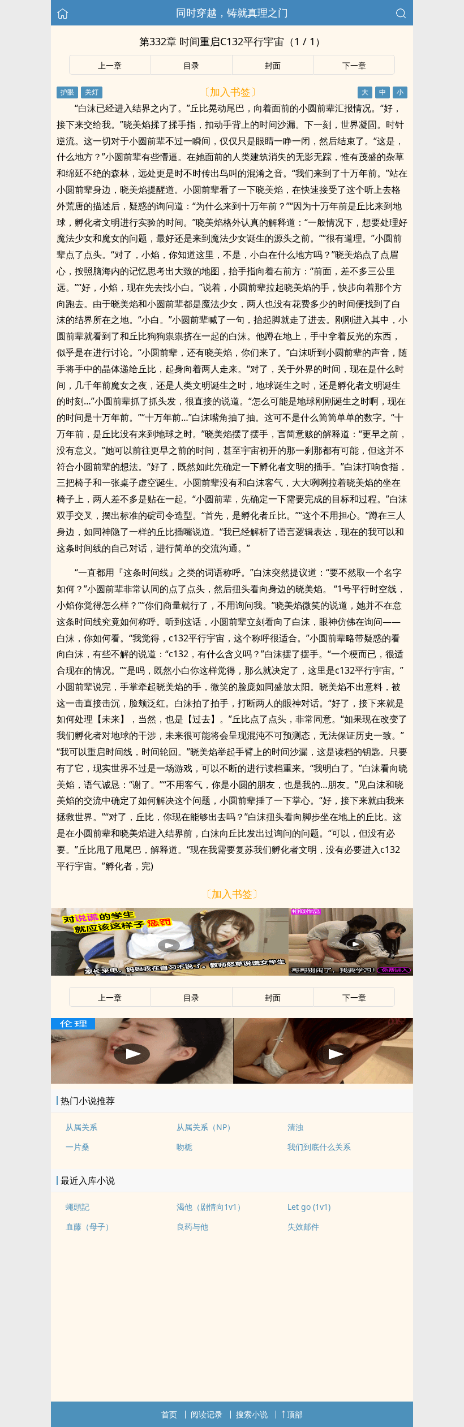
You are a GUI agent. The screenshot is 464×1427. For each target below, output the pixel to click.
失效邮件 (303, 1226)
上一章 (110, 65)
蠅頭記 (77, 1206)
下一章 (354, 65)
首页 (169, 1414)
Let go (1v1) (308, 1206)
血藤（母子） (89, 1226)
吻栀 (184, 1146)
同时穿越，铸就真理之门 (232, 12)
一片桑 (77, 1146)
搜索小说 (252, 1414)
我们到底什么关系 (319, 1146)
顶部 (295, 1414)
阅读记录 (206, 1414)
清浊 (295, 1127)
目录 (191, 65)
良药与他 (192, 1226)
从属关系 (81, 1127)
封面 (273, 65)
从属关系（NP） (206, 1127)
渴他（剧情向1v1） (211, 1206)
